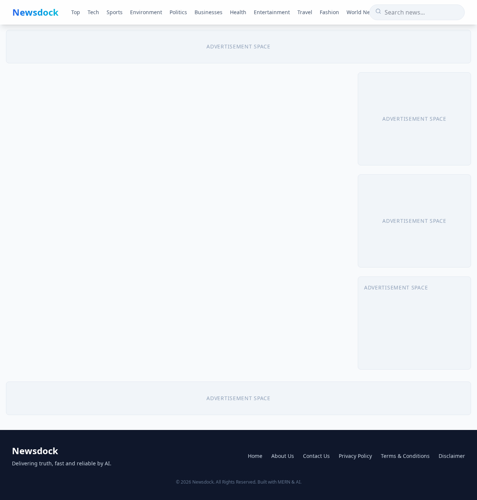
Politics (178, 12)
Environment (146, 12)
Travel (304, 12)
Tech (93, 12)
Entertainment (272, 12)
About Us (282, 455)
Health (238, 12)
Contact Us (316, 455)
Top (75, 12)
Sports (115, 12)
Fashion (329, 12)
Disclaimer (452, 455)
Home (255, 455)
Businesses (208, 12)
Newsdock (35, 12)
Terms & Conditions (405, 455)
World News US (366, 12)
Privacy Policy (355, 455)
